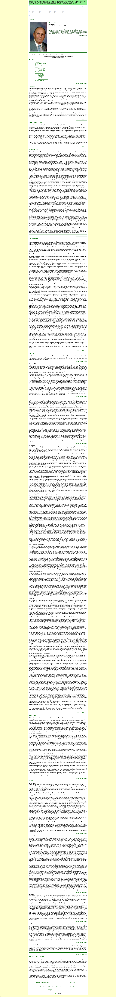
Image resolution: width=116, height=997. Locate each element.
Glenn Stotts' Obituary (40, 80)
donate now (59, 3)
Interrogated (41, 75)
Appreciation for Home (43, 79)
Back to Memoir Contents (81, 83)
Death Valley (41, 69)
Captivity (37, 67)
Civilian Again (41, 74)
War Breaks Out (38, 64)
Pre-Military (37, 62)
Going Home (38, 71)
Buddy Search (73, 986)
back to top (72, 982)
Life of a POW (41, 70)
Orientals (40, 77)
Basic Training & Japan (40, 63)
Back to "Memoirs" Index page (36, 19)
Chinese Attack (38, 66)
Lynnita (49, 989)
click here (75, 3)
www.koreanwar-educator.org (61, 990)
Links (65, 986)
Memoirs (68, 986)
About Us (50, 986)
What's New (46, 986)
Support (62, 986)
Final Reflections (39, 73)
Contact (41, 986)
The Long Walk (41, 68)
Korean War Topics (56, 986)
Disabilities (40, 76)
